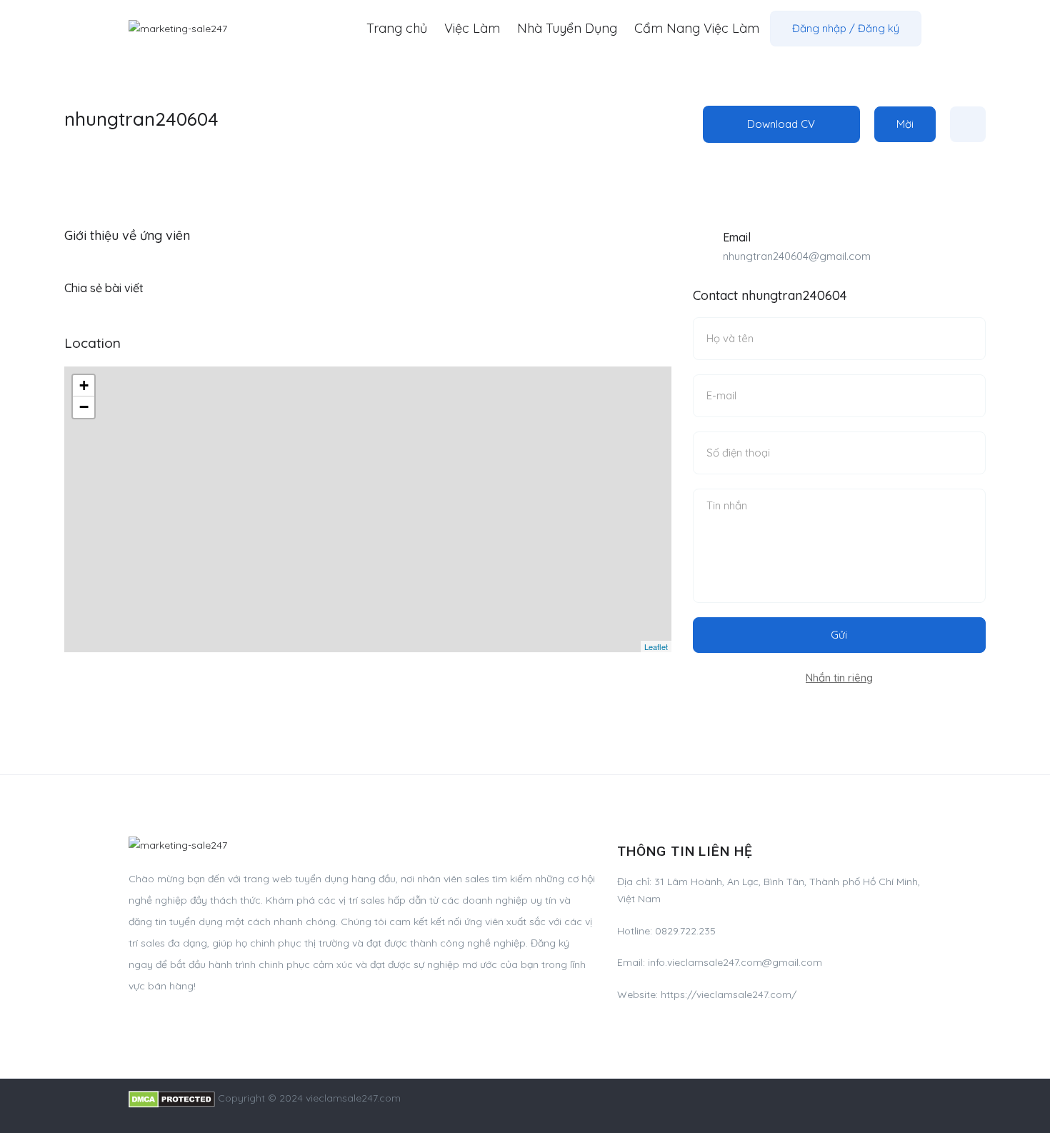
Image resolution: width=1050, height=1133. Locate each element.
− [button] (84, 407)
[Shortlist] (968, 124)
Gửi (839, 635)
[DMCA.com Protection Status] (172, 1098)
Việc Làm (472, 28)
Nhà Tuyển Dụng (567, 28)
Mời (905, 124)
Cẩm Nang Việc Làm (696, 28)
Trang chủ (396, 28)
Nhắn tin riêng (839, 677)
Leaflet (656, 646)
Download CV (781, 124)
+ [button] (84, 385)
